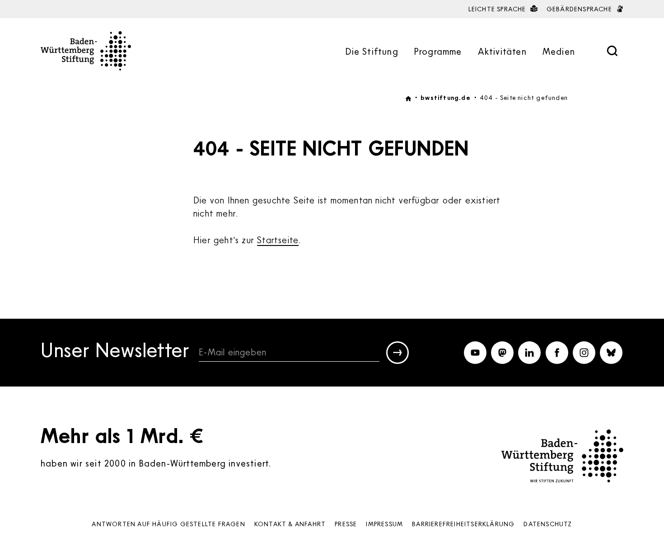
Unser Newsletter (115, 351)
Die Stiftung (372, 51)
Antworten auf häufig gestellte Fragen (168, 524)
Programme (438, 51)
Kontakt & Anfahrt (290, 524)
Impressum (384, 524)
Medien (558, 51)
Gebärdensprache (580, 9)
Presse (346, 524)
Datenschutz (548, 524)
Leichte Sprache (498, 9)
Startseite (278, 239)
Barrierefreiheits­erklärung (463, 524)
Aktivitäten (502, 51)
